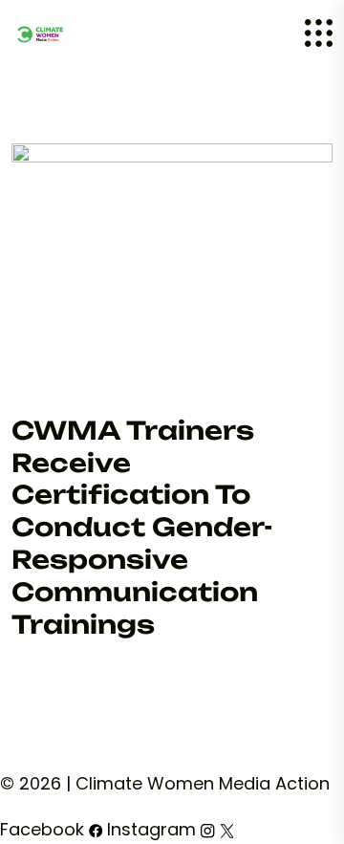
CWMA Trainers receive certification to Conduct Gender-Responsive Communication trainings (142, 527)
